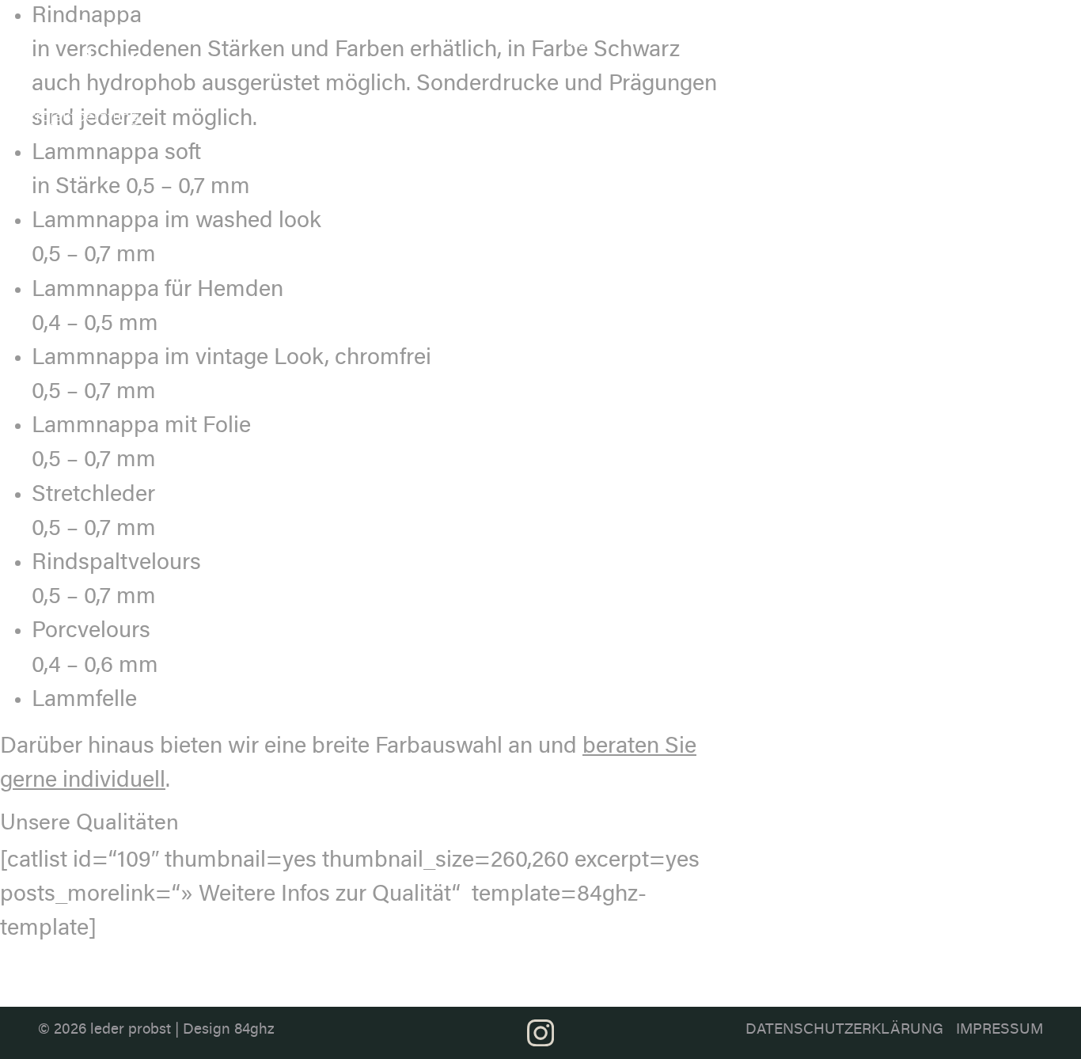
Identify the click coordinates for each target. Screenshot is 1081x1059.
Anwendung (835, 29)
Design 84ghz (229, 1030)
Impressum (999, 1030)
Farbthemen (747, 29)
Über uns (579, 37)
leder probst (130, 1030)
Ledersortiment (649, 29)
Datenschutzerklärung (844, 1030)
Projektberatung (929, 29)
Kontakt (1013, 29)
